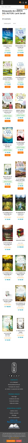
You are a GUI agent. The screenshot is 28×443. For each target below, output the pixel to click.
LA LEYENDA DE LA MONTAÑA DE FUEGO (7, 273)
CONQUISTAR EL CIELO (7, 46)
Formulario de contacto (14, 386)
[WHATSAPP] (14, 376)
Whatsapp (14, 415)
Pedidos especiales (14, 413)
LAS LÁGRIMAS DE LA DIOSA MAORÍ (20, 303)
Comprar (8, 55)
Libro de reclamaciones (14, 417)
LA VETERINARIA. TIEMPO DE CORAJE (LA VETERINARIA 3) (20, 179)
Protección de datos (14, 401)
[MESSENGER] (19, 376)
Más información (15, 438)
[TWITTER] (11, 376)
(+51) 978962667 (14, 382)
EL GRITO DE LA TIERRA (20, 331)
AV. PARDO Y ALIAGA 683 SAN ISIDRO (14, 389)
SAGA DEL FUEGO (20, 240)
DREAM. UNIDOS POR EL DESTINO (20, 111)
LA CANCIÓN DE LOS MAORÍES (20, 143)
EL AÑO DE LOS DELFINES (7, 145)
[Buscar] (26, 7)
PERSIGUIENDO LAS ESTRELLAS (20, 46)
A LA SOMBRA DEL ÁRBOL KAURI (20, 273)
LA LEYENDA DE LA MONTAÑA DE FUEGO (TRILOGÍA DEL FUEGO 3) (7, 213)
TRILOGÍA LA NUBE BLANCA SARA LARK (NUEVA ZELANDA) (7, 300)
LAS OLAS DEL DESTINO (7, 334)
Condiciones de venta (14, 398)
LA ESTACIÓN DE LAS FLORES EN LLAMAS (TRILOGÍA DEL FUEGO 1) (8, 243)
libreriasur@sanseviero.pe (14, 384)
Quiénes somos (14, 411)
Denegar (19, 441)
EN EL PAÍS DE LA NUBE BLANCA (7, 177)
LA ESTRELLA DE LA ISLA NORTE (20, 78)
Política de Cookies (14, 403)
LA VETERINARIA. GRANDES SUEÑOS (7, 78)
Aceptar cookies (10, 441)
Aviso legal (14, 396)
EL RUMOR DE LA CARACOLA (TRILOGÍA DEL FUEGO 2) (20, 213)
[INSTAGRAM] (16, 376)
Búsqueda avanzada (22, 9)
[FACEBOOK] (9, 376)
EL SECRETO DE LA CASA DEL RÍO (7, 111)
